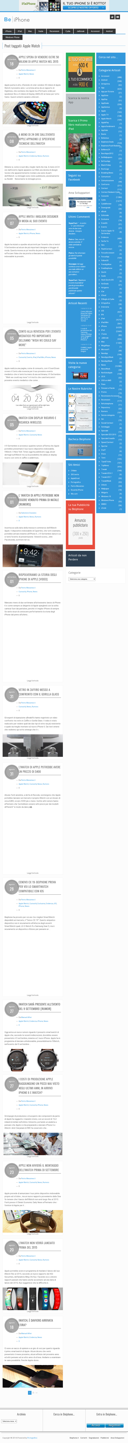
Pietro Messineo (77, 486)
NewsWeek (105, 369)
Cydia (68, 31)
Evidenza (33, 156)
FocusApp (105, 257)
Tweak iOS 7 (106, 477)
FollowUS (104, 261)
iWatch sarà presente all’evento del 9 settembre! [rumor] (39, 1006)
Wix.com (74, 494)
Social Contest (107, 423)
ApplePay (105, 123)
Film (102, 245)
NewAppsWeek (107, 357)
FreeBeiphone (106, 268)
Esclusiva (41, 904)
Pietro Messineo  (28, 70)
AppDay (104, 99)
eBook (103, 211)
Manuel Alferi (26, 1017)
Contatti (83, 1438)
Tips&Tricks (106, 462)
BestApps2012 (107, 153)
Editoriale (105, 215)
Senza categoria (107, 415)
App (102, 88)
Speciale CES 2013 (108, 435)
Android (109, 31)
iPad (20, 31)
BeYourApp (105, 161)
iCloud (103, 295)
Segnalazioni (94, 1438)
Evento (29, 357)
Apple (103, 111)
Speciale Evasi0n (108, 438)
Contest (104, 188)
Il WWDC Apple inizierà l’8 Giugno (86, 349)
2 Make (74, 471)
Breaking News (107, 173)
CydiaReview (106, 204)
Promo (104, 392)
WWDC (103, 504)
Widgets (104, 493)
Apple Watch (24, 74)
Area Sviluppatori (117, 1438)
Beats (103, 134)
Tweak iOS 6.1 (107, 473)
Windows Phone (107, 500)
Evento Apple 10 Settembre (107, 232)
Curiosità (22, 357)
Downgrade (105, 208)
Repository (105, 407)
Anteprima (105, 84)
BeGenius (105, 138)
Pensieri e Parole (108, 388)
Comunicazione (107, 181)
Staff (103, 450)
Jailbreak (80, 31)
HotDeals (105, 284)
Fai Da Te (104, 241)
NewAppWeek (106, 361)
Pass (103, 384)
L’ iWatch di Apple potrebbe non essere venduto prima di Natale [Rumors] (39, 499)
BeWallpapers (106, 157)
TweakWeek (106, 481)
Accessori (95, 31)
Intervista (105, 307)
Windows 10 (106, 496)
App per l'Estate (107, 92)
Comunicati (105, 177)
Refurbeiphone (107, 404)
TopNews (105, 465)
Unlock (104, 485)
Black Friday (106, 165)
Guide (40, 31)
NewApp (104, 353)
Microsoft (105, 349)
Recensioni (54, 31)
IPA (102, 315)
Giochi (103, 272)
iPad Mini (40, 357)
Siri (102, 419)
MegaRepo (105, 346)
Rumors (46, 156)
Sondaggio (105, 427)
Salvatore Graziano (28, 513)
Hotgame (105, 288)
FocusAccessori (107, 253)
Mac (30, 31)
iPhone (9, 31)
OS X (103, 377)
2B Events (75, 474)
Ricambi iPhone (77, 490)
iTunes (104, 334)
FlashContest (106, 249)
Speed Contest (107, 442)
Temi (103, 458)
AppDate (104, 95)
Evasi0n (104, 223)
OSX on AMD (106, 380)
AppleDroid (75, 478)
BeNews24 (105, 150)
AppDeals (105, 103)
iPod (103, 330)
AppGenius (105, 107)
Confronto (105, 184)
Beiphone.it (74, 1438)
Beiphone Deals (107, 142)
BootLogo (105, 169)
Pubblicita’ (105, 1438)
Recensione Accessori (110, 396)
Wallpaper (105, 489)
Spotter (104, 446)
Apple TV (104, 115)
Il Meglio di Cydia (107, 299)
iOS (55, 904)
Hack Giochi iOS (107, 280)
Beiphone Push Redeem (110, 146)
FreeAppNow (106, 264)
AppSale (104, 130)
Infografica (105, 303)
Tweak (104, 469)
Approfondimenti (108, 126)
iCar (102, 291)
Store (103, 454)
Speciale (104, 431)
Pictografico (76, 482)
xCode (103, 508)
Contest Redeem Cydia (110, 192)
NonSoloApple (106, 373)
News (32, 74)
